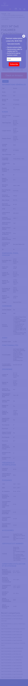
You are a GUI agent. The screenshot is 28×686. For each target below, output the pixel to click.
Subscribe (14, 64)
